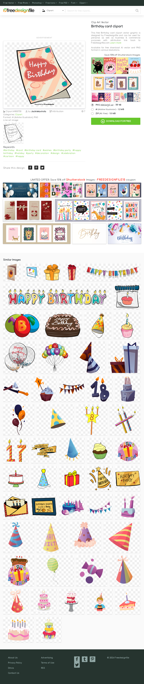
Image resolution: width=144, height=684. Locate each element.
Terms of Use (47, 663)
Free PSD (63, 3)
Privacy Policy (15, 663)
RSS (43, 668)
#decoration (42, 153)
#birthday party (62, 150)
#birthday (8, 150)
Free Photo (23, 3)
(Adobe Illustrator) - (110, 109)
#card (19, 150)
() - (108, 105)
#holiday (19, 153)
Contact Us (13, 673)
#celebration (68, 153)
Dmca (11, 668)
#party (29, 153)
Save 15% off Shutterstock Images (122, 55)
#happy (20, 156)
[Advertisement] (44, 28)
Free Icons (50, 3)
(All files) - (106, 113)
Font (73, 3)
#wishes (47, 150)
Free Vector (8, 3)
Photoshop (37, 3)
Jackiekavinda (38, 111)
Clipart (82, 3)
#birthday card (32, 150)
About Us (13, 658)
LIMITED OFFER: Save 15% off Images (63, 180)
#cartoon (8, 156)
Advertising (47, 658)
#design (55, 153)
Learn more (115, 43)
